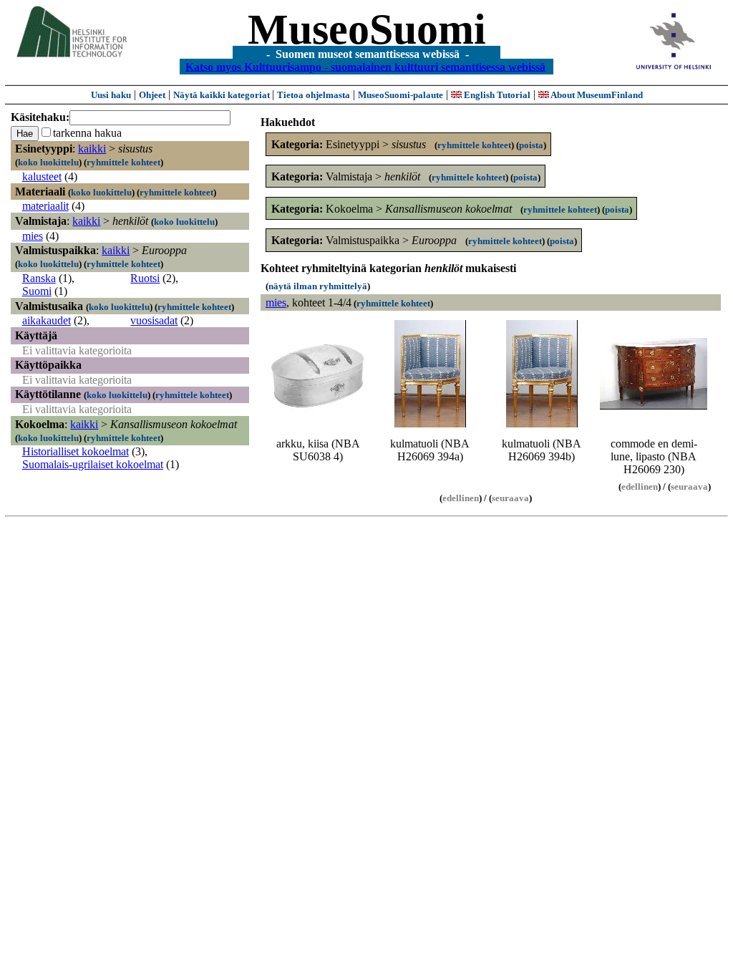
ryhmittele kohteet (123, 162)
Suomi (37, 291)
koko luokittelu (48, 162)
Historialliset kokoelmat (75, 451)
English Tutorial (496, 94)
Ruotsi (145, 278)
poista (531, 145)
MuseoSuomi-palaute (400, 94)
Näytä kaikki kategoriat (222, 94)
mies (32, 236)
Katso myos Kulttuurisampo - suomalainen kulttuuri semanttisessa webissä (365, 66)
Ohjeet (152, 94)
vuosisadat (154, 320)
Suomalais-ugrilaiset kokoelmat (92, 464)
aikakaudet (46, 320)
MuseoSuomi (367, 29)
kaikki (92, 148)
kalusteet (42, 176)
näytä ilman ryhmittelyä (317, 286)
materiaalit (45, 206)
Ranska (39, 278)
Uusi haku (111, 94)
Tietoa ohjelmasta (313, 94)
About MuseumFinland (596, 94)
